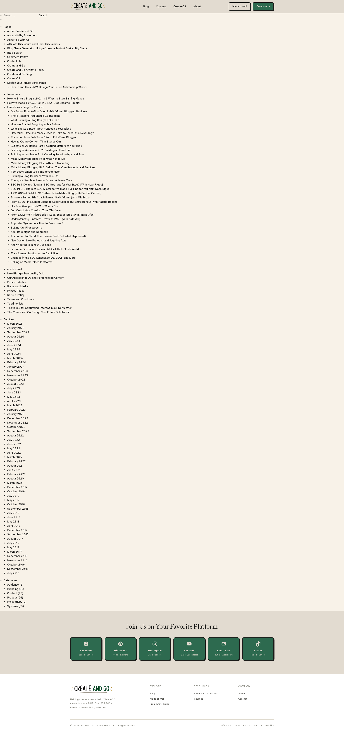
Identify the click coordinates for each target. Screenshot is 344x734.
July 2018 (13, 513)
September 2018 (17, 508)
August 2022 (15, 435)
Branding (12, 589)
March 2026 (14, 324)
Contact (242, 698)
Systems (12, 606)
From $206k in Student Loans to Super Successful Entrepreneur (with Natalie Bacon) (64, 202)
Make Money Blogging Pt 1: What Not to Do (38, 159)
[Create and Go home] (88, 6)
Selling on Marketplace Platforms (31, 262)
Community (263, 6)
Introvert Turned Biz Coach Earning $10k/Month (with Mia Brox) (50, 197)
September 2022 (18, 431)
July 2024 (13, 341)
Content (12, 593)
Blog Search (14, 52)
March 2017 (14, 552)
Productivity (14, 602)
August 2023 (15, 384)
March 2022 (15, 457)
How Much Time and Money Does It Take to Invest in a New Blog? (52, 133)
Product (12, 597)
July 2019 (13, 496)
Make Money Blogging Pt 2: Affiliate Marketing (40, 163)
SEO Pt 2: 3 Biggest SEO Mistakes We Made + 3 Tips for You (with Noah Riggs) (60, 189)
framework (13, 94)
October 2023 (16, 379)
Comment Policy (17, 57)
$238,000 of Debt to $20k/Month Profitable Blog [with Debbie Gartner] (56, 193)
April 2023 (14, 401)
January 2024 (16, 367)
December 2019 (17, 487)
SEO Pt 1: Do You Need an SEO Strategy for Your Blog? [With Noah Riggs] (57, 184)
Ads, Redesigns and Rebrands (29, 232)
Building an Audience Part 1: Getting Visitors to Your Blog (46, 146)
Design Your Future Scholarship (26, 83)
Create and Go (16, 65)
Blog (146, 6)
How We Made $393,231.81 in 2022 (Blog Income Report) (43, 103)
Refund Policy (15, 295)
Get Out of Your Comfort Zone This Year (36, 210)
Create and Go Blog (19, 74)
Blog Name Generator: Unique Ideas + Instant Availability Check (47, 48)
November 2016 (17, 560)
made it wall (14, 269)
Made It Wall (239, 6)
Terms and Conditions (21, 299)
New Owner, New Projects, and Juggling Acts (38, 240)
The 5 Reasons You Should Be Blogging (35, 116)
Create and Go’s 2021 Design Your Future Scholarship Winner (49, 87)
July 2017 (13, 543)
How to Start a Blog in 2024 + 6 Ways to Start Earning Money (45, 98)
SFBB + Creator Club (205, 693)
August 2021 (15, 465)
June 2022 (14, 444)
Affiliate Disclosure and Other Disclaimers (33, 44)
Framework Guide (159, 704)
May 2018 (13, 521)
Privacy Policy (15, 291)
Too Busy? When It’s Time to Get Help (35, 172)
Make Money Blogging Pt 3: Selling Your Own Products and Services (53, 167)
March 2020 (15, 483)
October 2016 (16, 564)
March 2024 (15, 358)
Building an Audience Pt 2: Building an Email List (41, 150)
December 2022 (17, 418)
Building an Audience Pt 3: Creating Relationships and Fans (47, 154)
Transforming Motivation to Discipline (34, 253)
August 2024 (15, 336)
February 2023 (16, 410)
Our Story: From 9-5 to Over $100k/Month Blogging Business (49, 111)
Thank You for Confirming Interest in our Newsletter (39, 308)
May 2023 (13, 397)
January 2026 (15, 328)
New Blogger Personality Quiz (25, 273)
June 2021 (13, 470)
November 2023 (17, 375)
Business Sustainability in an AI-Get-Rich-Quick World (45, 249)
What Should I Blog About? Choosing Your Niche (41, 128)
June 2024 (14, 345)
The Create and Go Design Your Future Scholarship (38, 312)
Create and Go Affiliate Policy (25, 70)
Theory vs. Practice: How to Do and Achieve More (41, 180)
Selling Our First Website (26, 227)
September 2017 (17, 534)
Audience (13, 584)
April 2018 (13, 526)
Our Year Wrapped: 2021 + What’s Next (35, 206)
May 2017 (13, 547)
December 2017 (17, 530)
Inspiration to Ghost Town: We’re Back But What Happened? (48, 236)
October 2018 (16, 504)
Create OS (179, 6)
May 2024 (13, 349)
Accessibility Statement (22, 35)
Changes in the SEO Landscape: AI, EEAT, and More (43, 258)
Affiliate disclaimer (230, 725)
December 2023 (17, 371)
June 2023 (14, 392)
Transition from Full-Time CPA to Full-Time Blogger (43, 137)
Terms (255, 725)
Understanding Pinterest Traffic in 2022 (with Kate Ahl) (45, 219)
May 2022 (13, 448)
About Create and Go (20, 31)
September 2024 (18, 332)
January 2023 (15, 414)
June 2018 (13, 517)
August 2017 (15, 539)
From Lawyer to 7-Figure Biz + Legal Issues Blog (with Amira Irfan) (52, 215)
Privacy (246, 725)
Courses (161, 6)
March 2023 (14, 405)
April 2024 (14, 354)
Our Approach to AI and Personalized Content (35, 278)
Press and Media (17, 286)
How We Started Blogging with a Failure (35, 124)
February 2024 (16, 362)
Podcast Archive (17, 282)
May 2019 (13, 500)
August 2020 (15, 478)
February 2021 (16, 474)
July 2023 (13, 388)
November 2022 (17, 422)
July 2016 (13, 573)
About (197, 6)
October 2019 (16, 491)
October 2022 (16, 427)
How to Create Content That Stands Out (36, 141)
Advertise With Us (18, 40)
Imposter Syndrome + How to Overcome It (37, 223)
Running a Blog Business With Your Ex (34, 176)
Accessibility (267, 725)
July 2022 (13, 440)
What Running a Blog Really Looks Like (35, 120)
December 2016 (17, 556)
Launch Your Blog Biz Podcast (26, 107)
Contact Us (14, 61)
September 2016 (17, 569)
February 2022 (16, 461)
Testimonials (15, 303)
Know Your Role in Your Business (31, 245)
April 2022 (14, 453)
